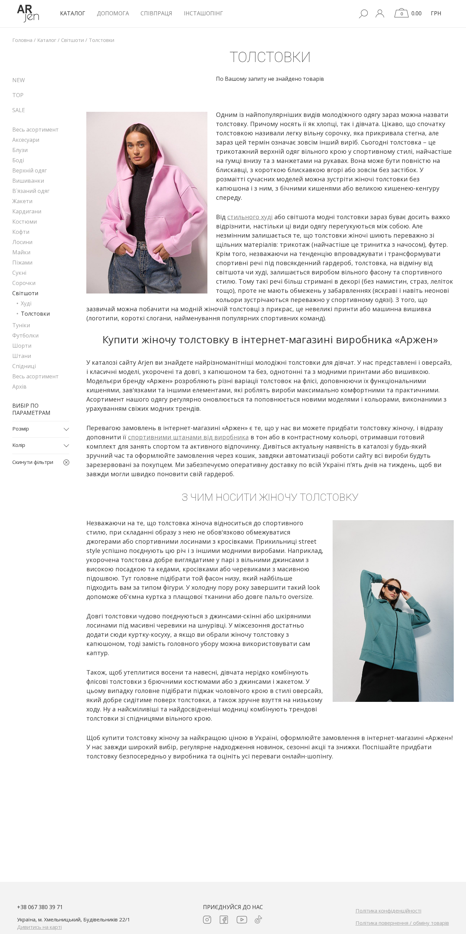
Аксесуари (25, 140)
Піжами (22, 262)
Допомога (113, 13)
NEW (18, 80)
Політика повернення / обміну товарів (402, 922)
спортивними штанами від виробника (188, 437)
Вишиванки (28, 180)
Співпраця (156, 13)
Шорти (21, 345)
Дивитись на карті (39, 926)
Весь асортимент (35, 129)
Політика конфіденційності (388, 910)
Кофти (20, 232)
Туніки (21, 325)
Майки (21, 252)
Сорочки (23, 283)
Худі (26, 303)
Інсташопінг (203, 13)
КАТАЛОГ (72, 13)
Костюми (24, 221)
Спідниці (24, 366)
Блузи (20, 150)
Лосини (22, 242)
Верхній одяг (29, 170)
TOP (18, 95)
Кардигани (26, 211)
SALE (18, 110)
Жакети (22, 201)
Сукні (19, 272)
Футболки (25, 335)
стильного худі (250, 217)
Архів (19, 386)
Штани (21, 356)
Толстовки (35, 313)
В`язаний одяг (30, 191)
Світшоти (25, 293)
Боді (18, 160)
